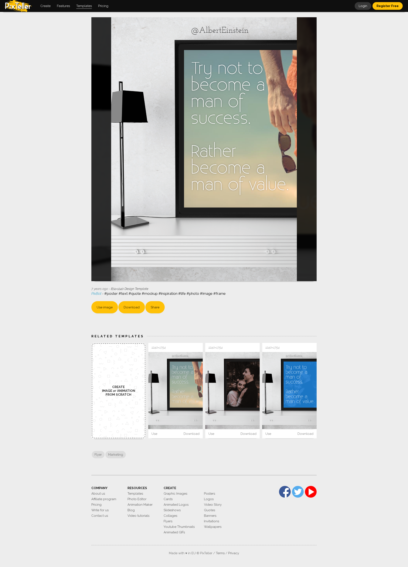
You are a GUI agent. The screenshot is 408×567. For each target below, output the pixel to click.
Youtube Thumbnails (179, 527)
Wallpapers (212, 527)
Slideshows (172, 510)
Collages (170, 516)
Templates (135, 493)
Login (363, 6)
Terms (220, 553)
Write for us (100, 510)
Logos (209, 499)
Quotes (209, 510)
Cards (168, 499)
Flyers (168, 521)
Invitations (211, 521)
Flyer (98, 455)
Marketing (115, 455)
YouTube (311, 492)
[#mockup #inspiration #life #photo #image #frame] (232, 390)
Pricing (96, 505)
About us (98, 493)
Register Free (388, 6)
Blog (131, 510)
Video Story (213, 505)
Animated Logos (176, 505)
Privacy (233, 553)
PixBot (96, 293)
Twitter (298, 492)
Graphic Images (175, 493)
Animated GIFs (174, 532)
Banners (210, 516)
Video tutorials (138, 516)
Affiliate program (103, 499)
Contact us (99, 516)
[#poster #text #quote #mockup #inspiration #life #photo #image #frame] (175, 390)
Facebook (285, 492)
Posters (209, 493)
